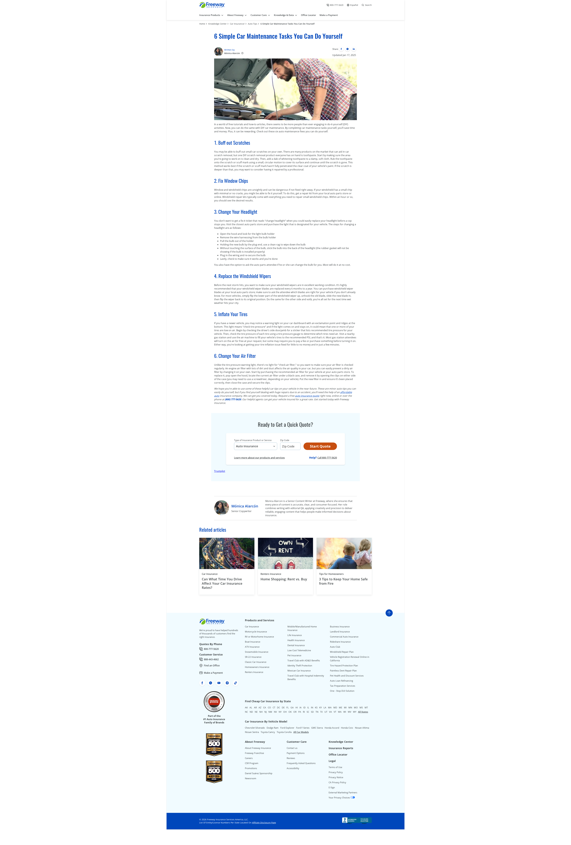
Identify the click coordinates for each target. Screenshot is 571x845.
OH (285, 711)
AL (251, 707)
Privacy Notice (336, 777)
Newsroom (250, 778)
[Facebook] (341, 49)
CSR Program (251, 763)
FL (287, 707)
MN (350, 707)
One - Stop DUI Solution (342, 690)
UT (325, 711)
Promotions (251, 768)
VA (330, 711)
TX (321, 711)
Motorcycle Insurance (256, 631)
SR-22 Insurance (253, 656)
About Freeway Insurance (258, 747)
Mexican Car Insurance (299, 670)
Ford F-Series (302, 727)
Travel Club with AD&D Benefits (303, 660)
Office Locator (338, 754)
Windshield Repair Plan (342, 651)
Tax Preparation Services (342, 685)
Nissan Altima (362, 727)
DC (278, 707)
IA (300, 707)
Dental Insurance (296, 645)
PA (299, 711)
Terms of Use (335, 767)
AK (246, 707)
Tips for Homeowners (331, 574)
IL (308, 707)
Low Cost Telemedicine (299, 650)
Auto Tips (252, 23)
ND (251, 711)
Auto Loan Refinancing (341, 680)
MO (356, 707)
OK (290, 711)
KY (320, 707)
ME (340, 707)
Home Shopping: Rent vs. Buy (284, 579)
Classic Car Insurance (255, 661)
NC (246, 711)
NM (270, 711)
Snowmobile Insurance (256, 651)
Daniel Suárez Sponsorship (258, 773)
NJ (265, 711)
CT (274, 707)
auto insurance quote (307, 395)
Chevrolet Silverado (255, 727)
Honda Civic (347, 727)
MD (335, 707)
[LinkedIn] (353, 49)
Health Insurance (296, 640)
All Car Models (301, 732)
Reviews (291, 758)
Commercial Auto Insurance (344, 636)
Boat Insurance (252, 641)
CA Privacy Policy (337, 782)
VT (335, 711)
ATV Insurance (252, 646)
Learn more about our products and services (259, 457)
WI (344, 711)
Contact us (292, 747)
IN (312, 707)
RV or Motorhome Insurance (259, 636)
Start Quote (320, 446)
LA (325, 707)
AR (255, 707)
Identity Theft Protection (299, 665)
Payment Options (296, 753)
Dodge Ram (273, 727)
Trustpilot (219, 471)
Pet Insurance (294, 655)
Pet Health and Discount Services (347, 675)
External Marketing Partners (343, 792)
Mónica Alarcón (232, 53)
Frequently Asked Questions (301, 763)
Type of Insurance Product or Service (253, 440)
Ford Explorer (287, 727)
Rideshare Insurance (340, 641)
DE (283, 707)
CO (269, 707)
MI (345, 707)
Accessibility (293, 768)
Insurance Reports (341, 748)
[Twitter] (347, 49)
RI (304, 711)
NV (275, 711)
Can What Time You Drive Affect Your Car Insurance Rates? (222, 583)
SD (312, 711)
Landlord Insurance (340, 631)
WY (354, 711)
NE (256, 711)
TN (317, 711)
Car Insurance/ (237, 23)
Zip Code (284, 440)
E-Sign (332, 787)
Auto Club (335, 646)
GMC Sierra (317, 727)
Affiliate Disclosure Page (264, 822)
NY (280, 711)
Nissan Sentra (252, 732)
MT (366, 707)
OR (295, 711)
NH (261, 711)
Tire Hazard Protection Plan (344, 665)
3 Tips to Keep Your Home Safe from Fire (343, 581)
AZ (260, 707)
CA (264, 707)
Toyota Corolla (284, 732)
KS (316, 707)
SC (308, 711)
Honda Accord (332, 727)
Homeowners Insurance (257, 666)
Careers (249, 758)
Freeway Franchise (254, 753)
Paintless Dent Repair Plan (343, 670)
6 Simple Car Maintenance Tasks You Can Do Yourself (287, 23)
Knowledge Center (217, 23)
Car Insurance (210, 574)
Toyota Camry (268, 732)
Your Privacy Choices (339, 797)
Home (202, 23)
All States (363, 711)
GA (292, 707)
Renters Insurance (271, 574)
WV (349, 711)
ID (304, 707)
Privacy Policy (336, 772)
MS (361, 707)
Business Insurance (340, 626)
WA (340, 711)
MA (330, 707)
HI (296, 707)
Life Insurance (294, 635)
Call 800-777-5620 (327, 457)
